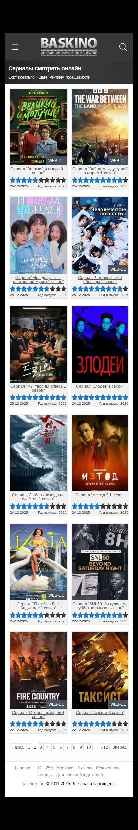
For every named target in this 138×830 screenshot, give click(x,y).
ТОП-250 (44, 767)
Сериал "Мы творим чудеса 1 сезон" (38, 388)
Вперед (119, 747)
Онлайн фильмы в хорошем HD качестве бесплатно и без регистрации (69, 47)
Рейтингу (56, 77)
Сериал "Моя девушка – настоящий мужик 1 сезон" (38, 279)
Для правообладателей (79, 774)
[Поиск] (123, 47)
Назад (18, 747)
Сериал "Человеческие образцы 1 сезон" (100, 279)
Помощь (43, 774)
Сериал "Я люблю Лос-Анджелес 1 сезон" (38, 606)
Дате (43, 77)
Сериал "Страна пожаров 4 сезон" (38, 714)
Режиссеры (107, 767)
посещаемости (78, 77)
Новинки (65, 767)
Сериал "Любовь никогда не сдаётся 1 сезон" (38, 497)
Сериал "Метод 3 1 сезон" (100, 495)
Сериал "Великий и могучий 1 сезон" (38, 171)
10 (64, 180)
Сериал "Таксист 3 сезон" (100, 712)
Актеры (84, 767)
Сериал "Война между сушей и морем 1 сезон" (100, 171)
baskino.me (33, 783)
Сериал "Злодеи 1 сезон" (100, 386)
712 (104, 747)
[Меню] (15, 47)
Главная (23, 767)
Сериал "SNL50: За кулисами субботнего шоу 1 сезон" (100, 606)
